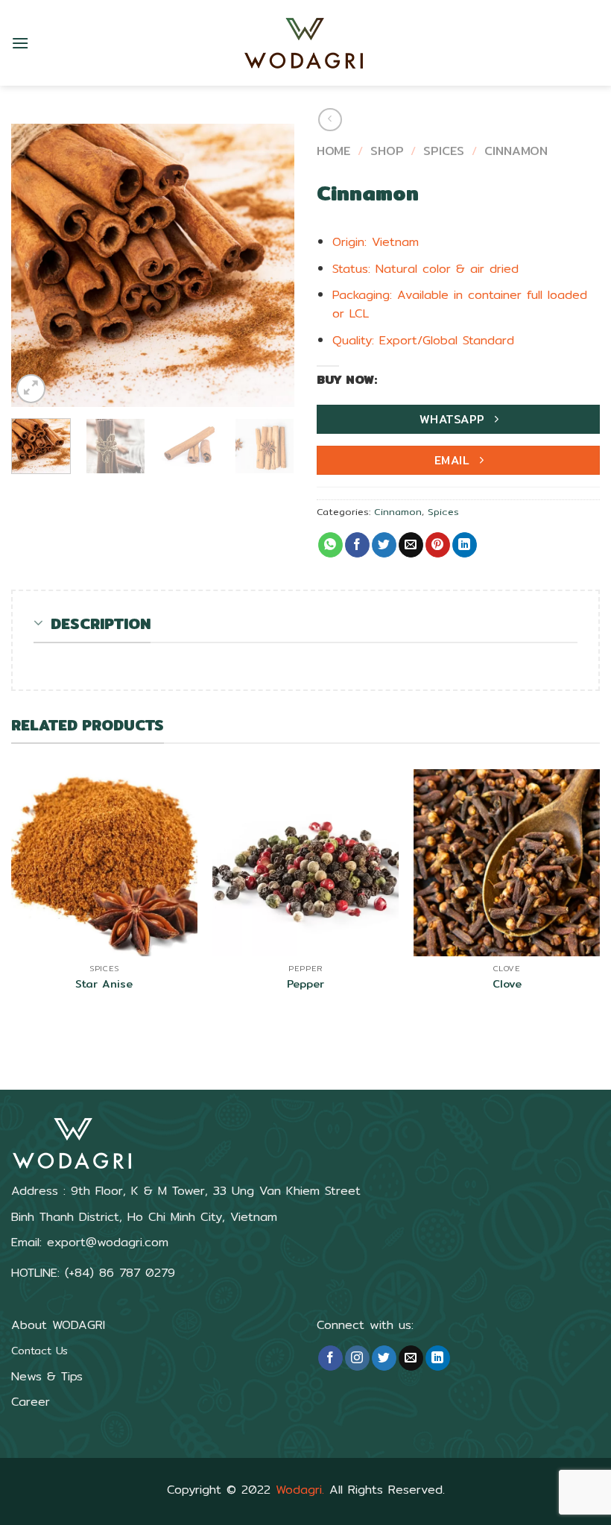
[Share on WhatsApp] (330, 545)
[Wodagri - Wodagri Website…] (305, 43)
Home (333, 151)
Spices (443, 151)
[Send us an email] (411, 1358)
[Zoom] (30, 388)
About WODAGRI (58, 1325)
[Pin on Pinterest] (437, 545)
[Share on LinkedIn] (464, 545)
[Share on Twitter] (384, 545)
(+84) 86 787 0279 (120, 1272)
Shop (387, 151)
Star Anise (104, 984)
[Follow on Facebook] (330, 1358)
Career (30, 1401)
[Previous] (35, 265)
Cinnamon (516, 151)
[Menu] (20, 43)
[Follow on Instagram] (357, 1358)
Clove (507, 984)
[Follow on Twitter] (384, 1358)
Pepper (305, 984)
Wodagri (299, 1489)
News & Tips (47, 1376)
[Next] (269, 265)
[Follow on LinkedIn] (437, 1358)
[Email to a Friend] (411, 545)
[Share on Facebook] (357, 545)
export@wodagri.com (107, 1242)
